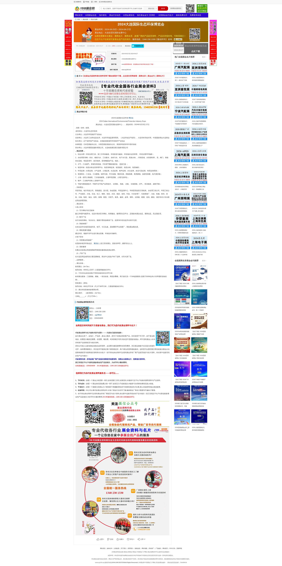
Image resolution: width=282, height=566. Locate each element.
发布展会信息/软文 (106, 2)
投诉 (111, 539)
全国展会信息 (90, 15)
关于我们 (123, 548)
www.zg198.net (126, 69)
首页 (78, 19)
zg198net (98, 315)
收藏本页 (78, 2)
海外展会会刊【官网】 (146, 15)
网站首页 (79, 15)
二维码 (95, 2)
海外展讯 (103, 15)
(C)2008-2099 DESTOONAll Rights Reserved (123, 562)
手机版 (87, 2)
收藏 (121, 539)
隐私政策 (137, 548)
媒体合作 (109, 548)
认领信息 (116, 548)
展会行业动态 (115, 15)
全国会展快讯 (128, 15)
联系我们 (130, 548)
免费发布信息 (195, 15)
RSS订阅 (172, 548)
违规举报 (179, 548)
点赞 (102, 539)
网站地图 (144, 548)
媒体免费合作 (181, 15)
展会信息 (85, 19)
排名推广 (151, 548)
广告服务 (158, 548)
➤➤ (138, 64)
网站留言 (165, 548)
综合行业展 (94, 19)
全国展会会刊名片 (165, 15)
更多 (204, 57)
